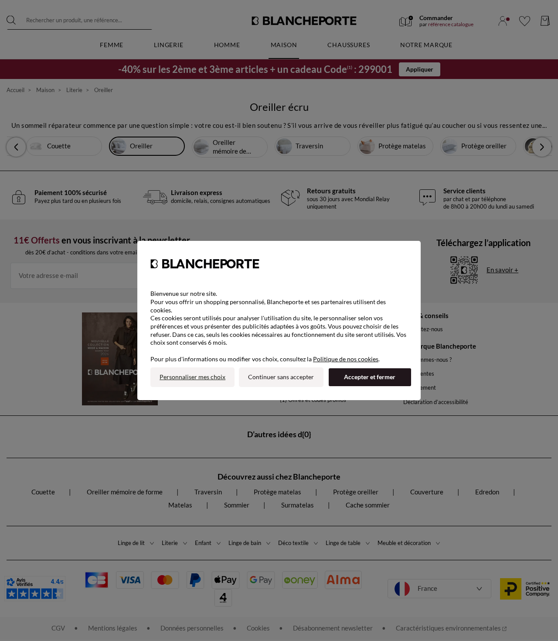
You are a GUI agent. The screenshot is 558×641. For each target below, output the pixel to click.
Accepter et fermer (369, 376)
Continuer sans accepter (281, 376)
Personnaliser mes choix (192, 376)
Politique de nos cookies (345, 359)
